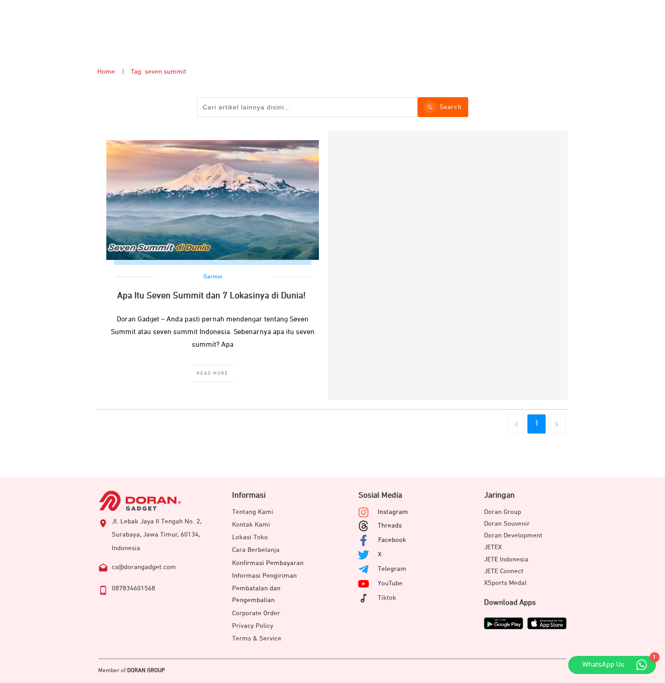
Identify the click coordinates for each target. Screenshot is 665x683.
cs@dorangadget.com (144, 567)
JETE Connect (503, 571)
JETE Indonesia (506, 559)
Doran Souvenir (507, 523)
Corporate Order (256, 613)
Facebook (392, 540)
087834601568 (133, 588)
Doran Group (502, 512)
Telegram (392, 568)
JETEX (493, 547)
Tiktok (387, 597)
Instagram (393, 512)
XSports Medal (505, 582)
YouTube (390, 583)
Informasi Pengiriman (264, 575)
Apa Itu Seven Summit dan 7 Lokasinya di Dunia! (212, 295)
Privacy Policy (252, 625)
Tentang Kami (252, 512)
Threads (390, 525)
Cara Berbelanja (256, 549)
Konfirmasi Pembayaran (268, 563)
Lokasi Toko (250, 537)
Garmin (213, 277)
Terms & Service (256, 638)
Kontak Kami (251, 524)
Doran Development (513, 535)
